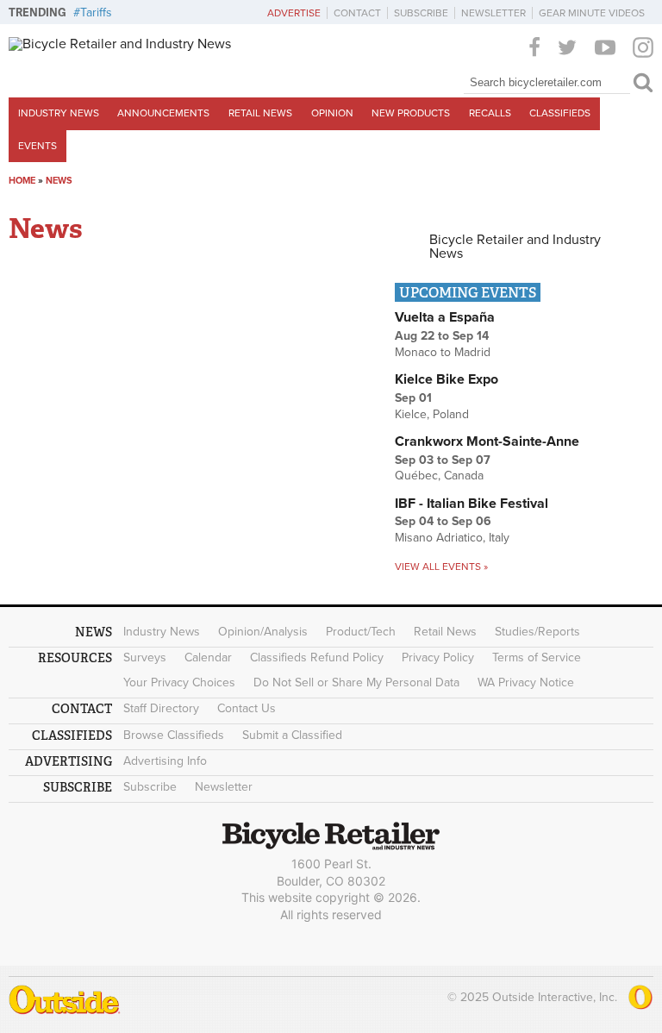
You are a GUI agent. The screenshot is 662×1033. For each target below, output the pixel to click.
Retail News (260, 113)
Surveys (144, 657)
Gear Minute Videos (592, 13)
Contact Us (246, 708)
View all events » (441, 566)
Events (37, 146)
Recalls (490, 113)
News (59, 180)
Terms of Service (536, 657)
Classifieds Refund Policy (317, 657)
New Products (411, 113)
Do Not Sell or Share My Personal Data (356, 682)
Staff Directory (161, 708)
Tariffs (96, 12)
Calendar (208, 657)
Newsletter (493, 13)
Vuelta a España (445, 317)
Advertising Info (165, 761)
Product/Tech (361, 631)
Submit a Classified (292, 735)
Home (22, 180)
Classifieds (559, 113)
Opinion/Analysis (263, 631)
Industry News (58, 113)
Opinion (332, 113)
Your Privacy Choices (179, 682)
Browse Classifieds (173, 735)
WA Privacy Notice (526, 682)
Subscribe (421, 13)
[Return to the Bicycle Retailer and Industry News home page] (120, 44)
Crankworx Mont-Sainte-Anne (487, 441)
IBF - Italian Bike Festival (471, 503)
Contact (357, 13)
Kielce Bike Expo (446, 379)
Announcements (163, 113)
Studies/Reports (537, 631)
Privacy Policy (438, 657)
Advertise (294, 13)
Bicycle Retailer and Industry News (515, 246)
